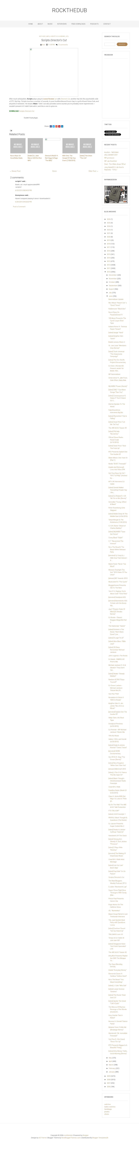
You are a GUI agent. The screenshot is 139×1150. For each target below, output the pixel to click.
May (110, 1058)
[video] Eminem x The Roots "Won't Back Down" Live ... (116, 631)
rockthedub (69, 10)
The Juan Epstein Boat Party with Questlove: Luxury (116, 922)
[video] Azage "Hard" (115, 333)
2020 (109, 237)
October (112, 282)
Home (30, 24)
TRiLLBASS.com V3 (115, 934)
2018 (109, 244)
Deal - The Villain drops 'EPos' (115, 164)
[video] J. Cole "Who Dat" (117, 986)
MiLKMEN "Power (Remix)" (117, 386)
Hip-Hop (42, 36)
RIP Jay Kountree (110, 161)
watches (107, 1104)
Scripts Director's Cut (116, 877)
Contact (107, 24)
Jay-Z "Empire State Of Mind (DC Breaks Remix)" (116, 611)
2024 (109, 226)
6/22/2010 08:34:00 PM (23, 190)
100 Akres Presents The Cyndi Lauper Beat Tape (117, 320)
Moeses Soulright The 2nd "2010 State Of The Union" (117, 572)
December (113, 275)
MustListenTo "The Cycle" (117, 582)
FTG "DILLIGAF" (113, 811)
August (111, 289)
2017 (109, 247)
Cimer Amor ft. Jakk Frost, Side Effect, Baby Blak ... (117, 380)
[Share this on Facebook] (51, 126)
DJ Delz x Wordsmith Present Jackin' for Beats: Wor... (116, 368)
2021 (109, 233)
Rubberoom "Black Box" (117, 309)
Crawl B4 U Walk (114, 787)
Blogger (86, 1135)
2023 (109, 230)
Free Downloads (78, 24)
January (112, 1072)
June (111, 296)
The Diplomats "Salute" (116, 626)
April (110, 1061)
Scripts (54, 40)
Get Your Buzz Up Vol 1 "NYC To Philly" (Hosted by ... (117, 475)
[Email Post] (10, 130)
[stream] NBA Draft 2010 (117, 769)
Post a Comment (19, 207)
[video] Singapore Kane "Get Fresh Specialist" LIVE (117, 946)
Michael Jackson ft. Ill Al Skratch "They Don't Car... (117, 667)
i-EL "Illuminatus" (114, 911)
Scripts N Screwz (57, 36)
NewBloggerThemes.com (71, 1138)
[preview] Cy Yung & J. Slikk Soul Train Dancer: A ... (117, 557)
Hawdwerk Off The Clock (117, 836)
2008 (109, 1080)
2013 (109, 261)
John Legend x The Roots (117, 656)
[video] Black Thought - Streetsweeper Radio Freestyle (117, 780)
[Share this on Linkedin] (62, 126)
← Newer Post (15, 171)
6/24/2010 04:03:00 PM (23, 202)
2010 (109, 272)
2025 (109, 223)
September (113, 286)
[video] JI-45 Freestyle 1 (117, 814)
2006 (109, 1087)
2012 (109, 265)
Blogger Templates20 (100, 1138)
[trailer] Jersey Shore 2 (116, 342)
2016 (109, 251)
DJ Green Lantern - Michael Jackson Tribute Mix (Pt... (115, 688)
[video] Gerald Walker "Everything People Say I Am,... (117, 490)
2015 (109, 254)
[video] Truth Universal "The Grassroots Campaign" (116, 354)
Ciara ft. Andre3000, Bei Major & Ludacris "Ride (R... (117, 798)
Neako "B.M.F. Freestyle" (117, 464)
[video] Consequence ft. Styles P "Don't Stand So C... (117, 398)
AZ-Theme (42, 1138)
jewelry (106, 1112)
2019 (109, 240)
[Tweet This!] (54, 126)
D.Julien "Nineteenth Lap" (117, 887)
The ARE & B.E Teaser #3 (117, 428)
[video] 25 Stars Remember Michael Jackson (116, 649)
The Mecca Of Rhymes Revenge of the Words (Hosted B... (117, 1009)
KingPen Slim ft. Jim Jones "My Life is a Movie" (116, 705)
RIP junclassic (109, 158)
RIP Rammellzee (114, 374)
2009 (109, 1076)
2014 (109, 258)
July (110, 293)
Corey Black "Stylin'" (115, 538)
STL (67, 36)
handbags (108, 1109)
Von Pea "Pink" (113, 694)
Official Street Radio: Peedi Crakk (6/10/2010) (115, 439)
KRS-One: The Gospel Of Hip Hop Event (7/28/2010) (69, 158)
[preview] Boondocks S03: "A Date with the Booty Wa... (117, 603)
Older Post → (93, 171)
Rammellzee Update (115, 299)
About (40, 24)
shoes (106, 1114)
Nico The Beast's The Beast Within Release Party (117, 549)
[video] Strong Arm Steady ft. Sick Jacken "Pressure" (117, 841)
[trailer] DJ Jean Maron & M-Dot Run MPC (35, 158)
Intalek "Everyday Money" (117, 970)
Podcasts (94, 24)
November (113, 279)
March (111, 1065)
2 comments (63, 45)
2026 (109, 219)
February (112, 1068)
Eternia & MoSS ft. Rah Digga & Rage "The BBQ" (51, 158)
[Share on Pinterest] (59, 126)
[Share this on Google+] (56, 126)
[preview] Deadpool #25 (117, 597)
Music (50, 24)
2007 (109, 1083)
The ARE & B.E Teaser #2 (117, 952)
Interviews (62, 24)
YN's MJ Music (113, 736)
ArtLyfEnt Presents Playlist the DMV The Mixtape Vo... (117, 958)
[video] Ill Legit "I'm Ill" (116, 638)
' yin (50, 99)
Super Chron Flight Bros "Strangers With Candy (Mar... (117, 892)
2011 (109, 268)
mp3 (48, 36)
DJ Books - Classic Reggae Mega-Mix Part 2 (117, 620)
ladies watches (109, 1107)
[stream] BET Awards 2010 (117, 578)
